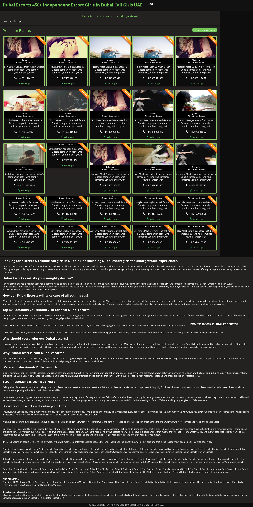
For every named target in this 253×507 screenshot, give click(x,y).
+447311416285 (26, 78)
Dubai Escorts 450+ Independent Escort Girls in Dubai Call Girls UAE (72, 5)
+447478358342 (154, 131)
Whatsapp (26, 83)
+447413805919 (111, 78)
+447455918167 (68, 78)
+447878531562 (197, 131)
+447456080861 (111, 131)
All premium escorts (204, 30)
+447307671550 (154, 78)
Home (150, 3)
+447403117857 (197, 78)
